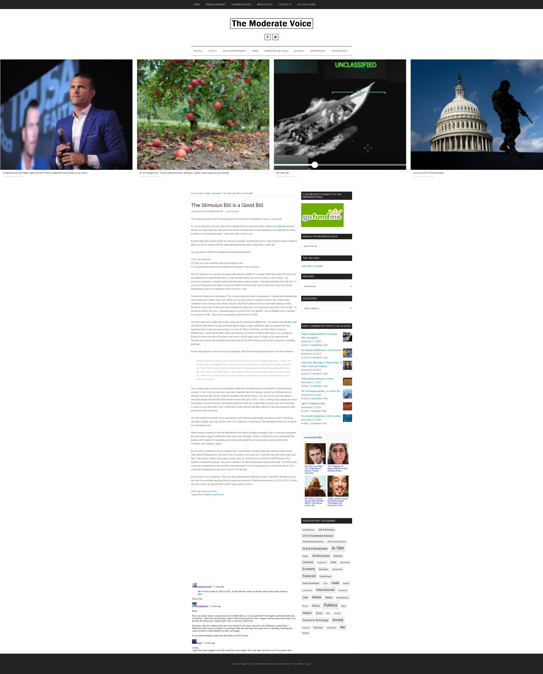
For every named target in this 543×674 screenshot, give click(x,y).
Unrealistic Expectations (213, 494)
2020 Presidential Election (313, 542)
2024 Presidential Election (336, 542)
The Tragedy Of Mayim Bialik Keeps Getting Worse (337, 468)
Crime (333, 562)
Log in (308, 664)
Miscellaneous (343, 598)
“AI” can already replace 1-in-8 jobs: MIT (321, 391)
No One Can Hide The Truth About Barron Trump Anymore (314, 469)
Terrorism (318, 627)
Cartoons (308, 562)
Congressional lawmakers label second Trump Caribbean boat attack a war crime (44, 173)
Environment (337, 569)
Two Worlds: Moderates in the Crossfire (321, 416)
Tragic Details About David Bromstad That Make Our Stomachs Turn (337, 502)
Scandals (337, 613)
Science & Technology (315, 620)
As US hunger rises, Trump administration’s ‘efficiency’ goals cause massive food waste (184, 173)
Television (306, 628)
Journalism (343, 590)
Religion (307, 613)
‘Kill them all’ (282, 173)
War (342, 627)
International (325, 590)
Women (306, 633)
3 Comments (315, 373)
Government (325, 576)
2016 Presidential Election (318, 535)
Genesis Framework (282, 664)
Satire (328, 613)
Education (323, 569)
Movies (305, 606)
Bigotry (305, 556)
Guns (325, 583)
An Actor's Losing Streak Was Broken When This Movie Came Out (314, 502)
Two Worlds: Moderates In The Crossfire (321, 350)
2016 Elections (327, 529)
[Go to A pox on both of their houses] (477, 114)
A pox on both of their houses (428, 173)
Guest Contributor (311, 583)
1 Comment (315, 411)
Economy (206, 491)
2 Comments (315, 386)
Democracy (345, 562)
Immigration (307, 590)
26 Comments (232, 211)
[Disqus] (244, 543)
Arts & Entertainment (315, 548)
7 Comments (315, 345)
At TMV (337, 548)
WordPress (298, 664)
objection (281, 226)
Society (337, 620)
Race (343, 606)
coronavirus (322, 562)
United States (331, 628)
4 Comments (315, 357)
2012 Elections (308, 530)
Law (305, 597)
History (346, 583)
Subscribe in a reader (312, 266)
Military (329, 597)
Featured (309, 576)
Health (335, 583)
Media (316, 597)
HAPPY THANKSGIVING (313, 403)
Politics (214, 491)
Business (338, 556)
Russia (319, 613)
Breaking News (321, 555)
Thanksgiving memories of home (317, 378)
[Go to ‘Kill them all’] (340, 114)
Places (316, 605)
